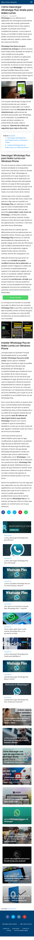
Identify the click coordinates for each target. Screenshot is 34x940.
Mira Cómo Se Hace (26, 924)
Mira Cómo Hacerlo (9, 2)
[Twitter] (13, 917)
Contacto (25, 928)
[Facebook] (7, 917)
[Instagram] (19, 917)
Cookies (8, 930)
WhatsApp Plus (12, 909)
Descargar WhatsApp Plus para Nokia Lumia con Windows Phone (16, 140)
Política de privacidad (21, 930)
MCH (7, 16)
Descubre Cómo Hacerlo (9, 924)
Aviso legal (15, 928)
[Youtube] (24, 917)
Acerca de (6, 928)
